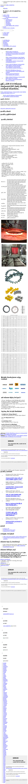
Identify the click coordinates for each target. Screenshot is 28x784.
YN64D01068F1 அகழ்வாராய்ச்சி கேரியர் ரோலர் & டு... (14, 487)
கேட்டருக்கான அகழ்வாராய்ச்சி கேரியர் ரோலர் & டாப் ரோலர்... (14, 80)
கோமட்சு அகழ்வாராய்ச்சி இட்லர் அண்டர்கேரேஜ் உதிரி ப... (14, 504)
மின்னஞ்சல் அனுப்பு (5, 565)
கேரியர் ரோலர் (9, 20)
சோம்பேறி (8, 22)
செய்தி (4, 26)
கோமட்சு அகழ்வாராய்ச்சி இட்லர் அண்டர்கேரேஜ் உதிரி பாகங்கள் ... (13, 74)
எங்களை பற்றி (6, 16)
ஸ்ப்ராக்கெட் (8, 23)
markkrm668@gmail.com (8, 546)
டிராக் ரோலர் (8, 24)
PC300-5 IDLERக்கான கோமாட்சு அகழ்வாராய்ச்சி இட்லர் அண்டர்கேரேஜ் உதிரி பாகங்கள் (14, 434)
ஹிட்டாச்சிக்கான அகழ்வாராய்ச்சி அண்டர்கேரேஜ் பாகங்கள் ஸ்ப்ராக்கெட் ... (14, 67)
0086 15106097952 (10, 5)
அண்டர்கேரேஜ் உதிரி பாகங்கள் (12, 25)
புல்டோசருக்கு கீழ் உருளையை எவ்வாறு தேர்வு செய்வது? (15, 536)
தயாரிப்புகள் (5, 18)
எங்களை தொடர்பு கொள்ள (9, 27)
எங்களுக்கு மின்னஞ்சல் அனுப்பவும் (8, 108)
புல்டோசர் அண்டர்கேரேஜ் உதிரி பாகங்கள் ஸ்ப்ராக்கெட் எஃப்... (13, 495)
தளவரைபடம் (3, 563)
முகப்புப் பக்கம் (6, 14)
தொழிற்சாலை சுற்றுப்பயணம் (12, 17)
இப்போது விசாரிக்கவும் (5, 559)
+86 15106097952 (7, 625)
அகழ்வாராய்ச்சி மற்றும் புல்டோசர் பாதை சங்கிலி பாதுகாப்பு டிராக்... (14, 478)
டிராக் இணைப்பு (9, 19)
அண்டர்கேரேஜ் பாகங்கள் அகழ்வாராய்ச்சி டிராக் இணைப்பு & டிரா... (14, 61)
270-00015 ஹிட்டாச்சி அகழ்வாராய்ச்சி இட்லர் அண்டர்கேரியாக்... (11, 514)
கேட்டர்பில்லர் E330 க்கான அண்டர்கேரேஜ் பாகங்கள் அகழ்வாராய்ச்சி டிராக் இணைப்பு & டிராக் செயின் (14, 436)
